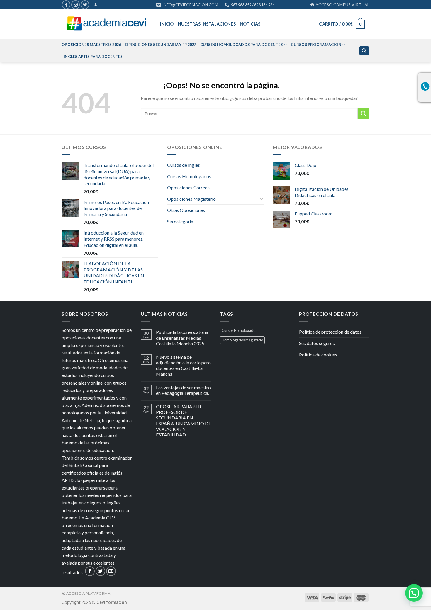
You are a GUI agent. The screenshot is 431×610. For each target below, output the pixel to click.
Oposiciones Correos (188, 187)
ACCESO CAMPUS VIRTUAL (341, 4)
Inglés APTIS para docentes (93, 56)
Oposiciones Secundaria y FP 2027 (160, 44)
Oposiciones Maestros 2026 (91, 44)
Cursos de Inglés (183, 165)
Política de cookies (318, 354)
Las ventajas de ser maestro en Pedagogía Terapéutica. (183, 390)
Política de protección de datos (330, 331)
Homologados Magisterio (242, 340)
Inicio (167, 23)
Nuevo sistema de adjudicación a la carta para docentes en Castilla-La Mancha (183, 365)
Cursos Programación (316, 44)
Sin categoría (180, 221)
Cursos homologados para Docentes (241, 44)
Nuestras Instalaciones (207, 23)
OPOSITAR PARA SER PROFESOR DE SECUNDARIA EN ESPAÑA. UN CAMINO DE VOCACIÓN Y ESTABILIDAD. (183, 420)
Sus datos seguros (317, 343)
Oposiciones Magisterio (191, 199)
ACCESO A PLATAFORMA (87, 593)
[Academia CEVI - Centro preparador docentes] (106, 24)
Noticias (250, 23)
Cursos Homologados (189, 176)
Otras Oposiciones (186, 210)
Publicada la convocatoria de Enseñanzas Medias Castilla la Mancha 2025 (182, 337)
